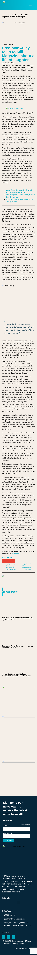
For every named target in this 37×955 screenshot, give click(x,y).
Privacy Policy (18, 944)
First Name (6, 825)
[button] (4, 561)
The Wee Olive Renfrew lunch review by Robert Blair (17, 619)
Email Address (8, 833)
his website (15, 554)
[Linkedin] (13, 937)
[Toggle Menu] (30, 4)
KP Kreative (29, 948)
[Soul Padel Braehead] (14, 108)
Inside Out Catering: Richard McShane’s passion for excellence (16, 675)
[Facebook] (3, 937)
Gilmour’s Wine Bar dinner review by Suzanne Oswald (17, 647)
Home (4, 15)
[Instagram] (8, 937)
